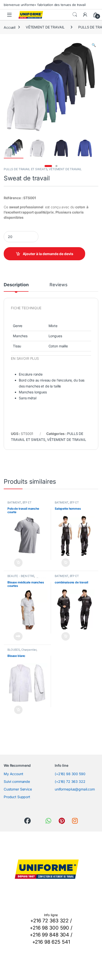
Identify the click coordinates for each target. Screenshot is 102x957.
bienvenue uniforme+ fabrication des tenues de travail (45, 5)
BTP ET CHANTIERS (19, 504)
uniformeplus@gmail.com (75, 789)
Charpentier (28, 649)
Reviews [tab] (58, 285)
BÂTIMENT (14, 502)
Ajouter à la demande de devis (48, 254)
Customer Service (18, 789)
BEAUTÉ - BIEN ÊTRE (20, 576)
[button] (94, 45)
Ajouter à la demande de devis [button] (15, 562)
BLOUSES (13, 649)
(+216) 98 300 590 (70, 774)
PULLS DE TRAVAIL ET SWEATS (25, 169)
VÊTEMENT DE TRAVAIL (45, 27)
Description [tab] (16, 285)
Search (74, 14)
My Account (13, 774)
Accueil (9, 27)
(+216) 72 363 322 (70, 781)
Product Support (17, 797)
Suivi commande (17, 781)
